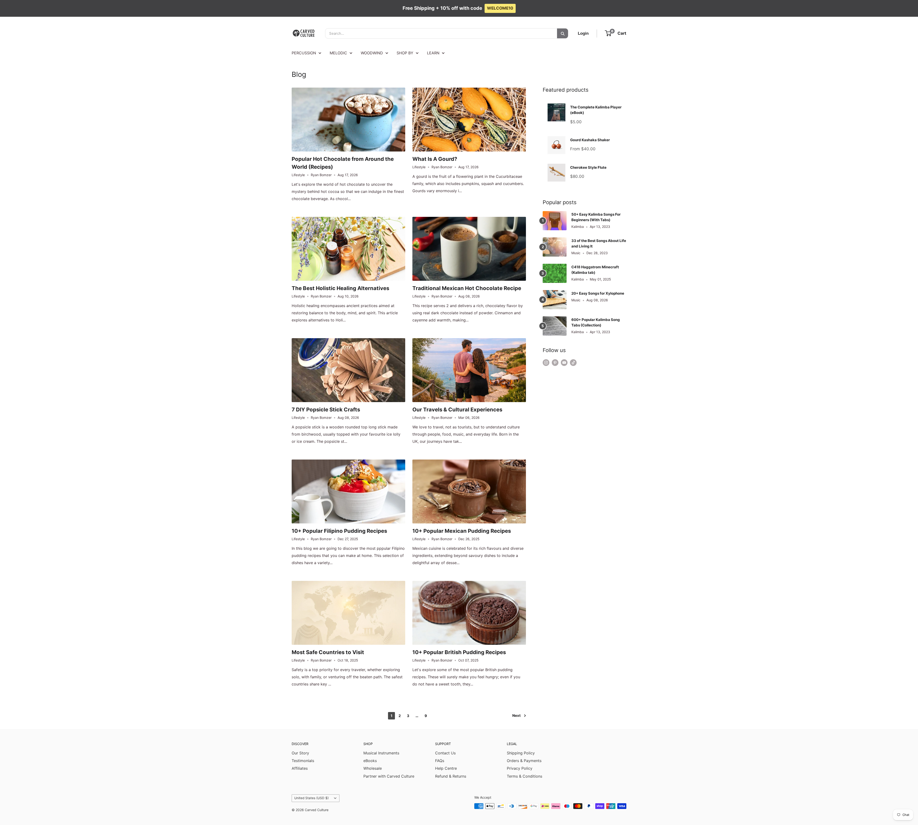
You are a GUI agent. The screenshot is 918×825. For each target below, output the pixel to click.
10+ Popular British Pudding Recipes (459, 652)
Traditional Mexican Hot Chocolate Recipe (466, 288)
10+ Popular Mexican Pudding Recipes (461, 531)
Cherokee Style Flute (588, 167)
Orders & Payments (524, 760)
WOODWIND (372, 53)
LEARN (433, 53)
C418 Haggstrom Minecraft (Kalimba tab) (595, 270)
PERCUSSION (304, 53)
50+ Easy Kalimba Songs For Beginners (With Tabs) (596, 217)
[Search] (562, 33)
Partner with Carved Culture (388, 776)
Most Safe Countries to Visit (328, 652)
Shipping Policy (521, 753)
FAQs (439, 760)
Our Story (300, 753)
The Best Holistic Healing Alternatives (340, 288)
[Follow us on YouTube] (564, 362)
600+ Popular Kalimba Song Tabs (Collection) (595, 322)
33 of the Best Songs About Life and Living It (598, 243)
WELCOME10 (500, 8)
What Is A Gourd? (434, 159)
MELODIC (338, 53)
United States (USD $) (311, 798)
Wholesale (372, 768)
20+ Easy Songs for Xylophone (597, 293)
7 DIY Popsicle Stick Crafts (326, 409)
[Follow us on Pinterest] (555, 362)
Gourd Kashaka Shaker (590, 140)
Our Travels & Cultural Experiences (457, 409)
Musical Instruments (381, 753)
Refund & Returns (450, 776)
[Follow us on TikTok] (573, 362)
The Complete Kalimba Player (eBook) (596, 110)
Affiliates (300, 768)
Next (516, 715)
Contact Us (445, 753)
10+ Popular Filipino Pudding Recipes (339, 531)
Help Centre (446, 768)
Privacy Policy (519, 768)
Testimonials (303, 760)
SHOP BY (405, 53)
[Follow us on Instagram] (546, 362)
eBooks (370, 760)
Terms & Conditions (524, 776)
